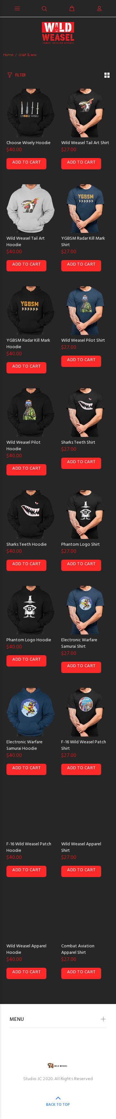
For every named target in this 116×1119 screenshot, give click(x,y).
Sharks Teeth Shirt (78, 442)
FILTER (20, 75)
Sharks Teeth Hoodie (26, 544)
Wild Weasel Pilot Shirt (83, 340)
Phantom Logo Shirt (80, 544)
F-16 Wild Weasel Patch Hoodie (28, 847)
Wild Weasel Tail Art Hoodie (25, 242)
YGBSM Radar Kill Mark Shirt (83, 242)
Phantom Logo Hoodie (28, 640)
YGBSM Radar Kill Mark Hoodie (28, 344)
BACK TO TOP (58, 1105)
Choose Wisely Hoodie (28, 143)
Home (8, 55)
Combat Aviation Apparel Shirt (77, 949)
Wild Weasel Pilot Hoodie (23, 446)
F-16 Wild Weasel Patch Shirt (83, 745)
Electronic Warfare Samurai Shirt (79, 643)
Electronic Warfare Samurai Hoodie (24, 745)
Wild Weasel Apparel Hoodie (26, 949)
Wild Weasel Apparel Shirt (81, 847)
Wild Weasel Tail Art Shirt (85, 143)
